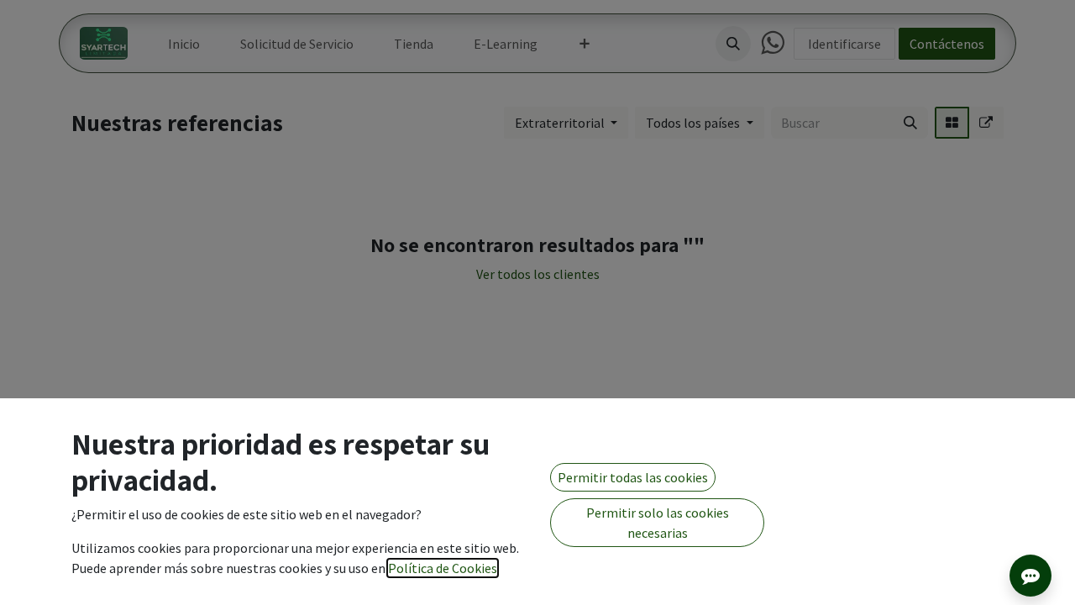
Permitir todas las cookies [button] (633, 477)
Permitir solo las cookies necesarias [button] (657, 522)
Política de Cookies (442, 568)
